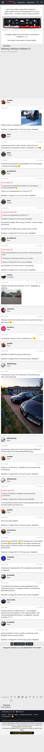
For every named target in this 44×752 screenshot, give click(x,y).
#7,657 (41, 564)
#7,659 (41, 607)
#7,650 (41, 351)
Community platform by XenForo (17, 720)
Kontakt (3, 714)
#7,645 (41, 208)
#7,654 (41, 486)
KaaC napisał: (6, 182)
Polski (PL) (20, 712)
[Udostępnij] (37, 108)
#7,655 (41, 517)
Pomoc (36, 714)
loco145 (5, 52)
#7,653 (41, 464)
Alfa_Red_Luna (7, 712)
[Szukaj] (42, 2)
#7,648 (41, 316)
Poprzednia (20, 644)
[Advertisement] (22, 76)
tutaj (25, 37)
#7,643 (41, 160)
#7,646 (41, 245)
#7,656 (41, 537)
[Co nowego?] (37, 2)
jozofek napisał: (7, 490)
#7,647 (41, 282)
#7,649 (41, 335)
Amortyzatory (6, 707)
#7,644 (41, 179)
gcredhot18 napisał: (8, 212)
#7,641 (41, 108)
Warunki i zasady (13, 714)
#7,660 (41, 630)
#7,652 (41, 446)
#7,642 (41, 142)
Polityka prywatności (26, 714)
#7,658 (41, 583)
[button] (14, 712)
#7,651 (41, 371)
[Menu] (2, 2)
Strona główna (5, 716)
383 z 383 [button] (29, 644)
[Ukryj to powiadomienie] (41, 8)
